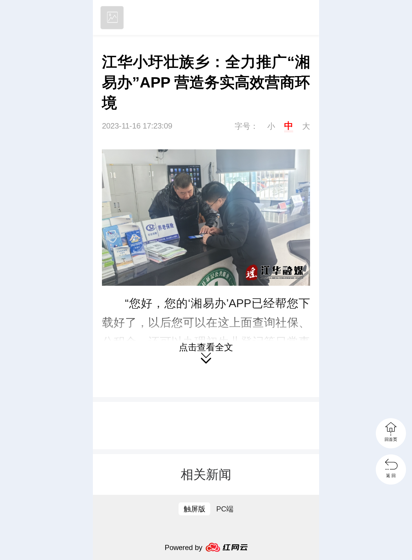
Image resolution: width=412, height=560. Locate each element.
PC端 (224, 509)
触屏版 (194, 509)
